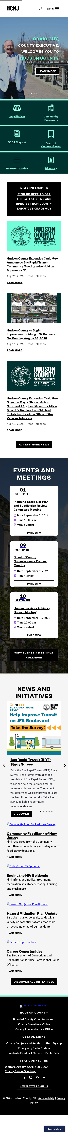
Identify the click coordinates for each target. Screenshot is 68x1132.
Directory (51, 168)
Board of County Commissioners (33, 1019)
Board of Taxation (17, 168)
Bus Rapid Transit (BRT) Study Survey (30, 762)
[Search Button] (40, 8)
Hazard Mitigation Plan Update (32, 913)
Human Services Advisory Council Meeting (32, 610)
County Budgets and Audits (23, 1043)
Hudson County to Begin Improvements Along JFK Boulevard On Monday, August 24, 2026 (32, 334)
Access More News (34, 444)
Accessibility (46, 1098)
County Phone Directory (20, 1071)
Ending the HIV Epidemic (27, 875)
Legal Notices (17, 116)
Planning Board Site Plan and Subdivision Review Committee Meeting (31, 505)
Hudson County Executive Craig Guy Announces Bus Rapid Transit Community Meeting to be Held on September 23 (32, 264)
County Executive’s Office (34, 1024)
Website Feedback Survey (25, 1053)
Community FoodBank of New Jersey (32, 835)
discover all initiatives (34, 981)
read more (14, 282)
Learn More (47, 71)
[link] (24, 1077)
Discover (21, 813)
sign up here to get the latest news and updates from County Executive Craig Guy (34, 201)
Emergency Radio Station (34, 1048)
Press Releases (36, 276)
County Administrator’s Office (34, 1029)
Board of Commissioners (51, 144)
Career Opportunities (24, 951)
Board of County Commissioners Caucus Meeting (30, 561)
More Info (34, 532)
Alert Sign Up (53, 1043)
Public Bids (52, 1053)
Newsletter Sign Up (34, 1086)
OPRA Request (17, 142)
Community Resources (51, 118)
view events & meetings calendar (34, 655)
